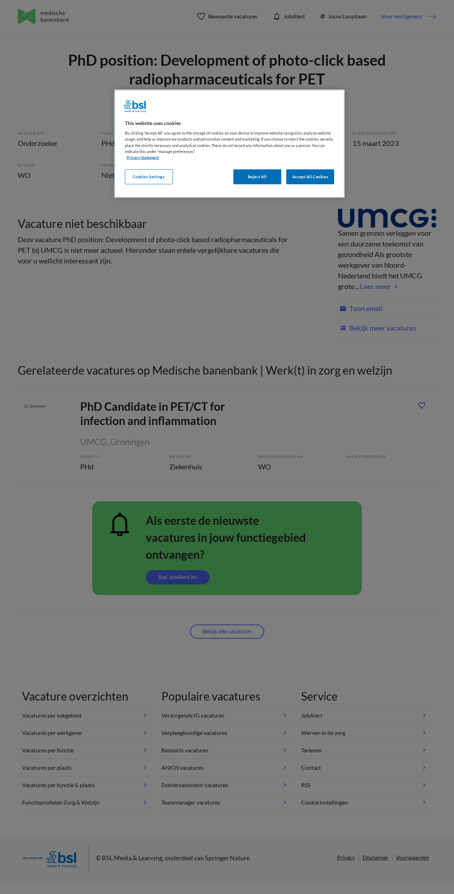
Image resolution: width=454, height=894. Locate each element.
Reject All (257, 176)
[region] (229, 143)
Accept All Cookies (310, 176)
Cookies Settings (149, 176)
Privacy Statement (143, 157)
